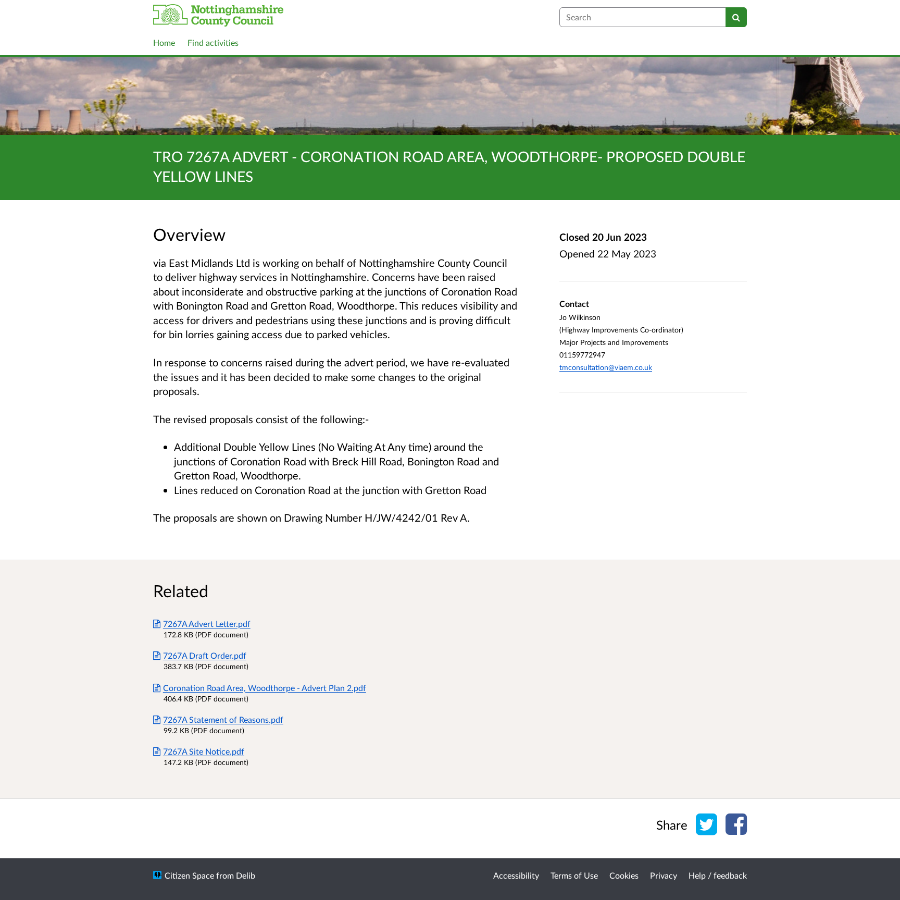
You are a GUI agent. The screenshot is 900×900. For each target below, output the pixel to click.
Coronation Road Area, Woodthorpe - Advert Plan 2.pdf (264, 688)
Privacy (663, 875)
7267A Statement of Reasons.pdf (223, 719)
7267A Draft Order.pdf (204, 655)
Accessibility (516, 875)
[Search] (736, 17)
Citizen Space (189, 875)
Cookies (624, 875)
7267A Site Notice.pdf (203, 751)
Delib (245, 875)
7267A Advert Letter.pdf (207, 623)
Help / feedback (718, 875)
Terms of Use (574, 875)
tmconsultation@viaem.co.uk (605, 367)
